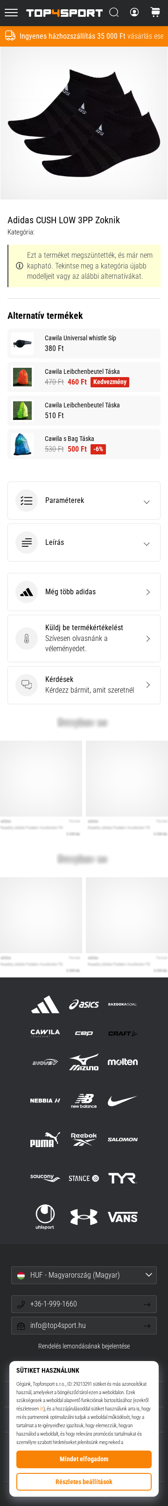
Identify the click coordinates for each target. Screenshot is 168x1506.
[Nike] (123, 1100)
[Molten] (123, 1062)
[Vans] (123, 1217)
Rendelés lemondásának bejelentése (84, 1346)
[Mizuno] (83, 1062)
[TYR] (123, 1178)
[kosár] (155, 13)
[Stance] (83, 1178)
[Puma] (45, 1139)
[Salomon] (123, 1139)
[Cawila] (45, 1033)
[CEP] (83, 1033)
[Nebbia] (45, 1100)
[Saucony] (45, 1178)
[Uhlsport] (45, 1217)
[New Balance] (83, 1100)
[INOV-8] (45, 1062)
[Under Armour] (83, 1217)
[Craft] (123, 1033)
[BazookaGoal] (123, 1004)
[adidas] (45, 1004)
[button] (84, 500)
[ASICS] (83, 1004)
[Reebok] (83, 1139)
